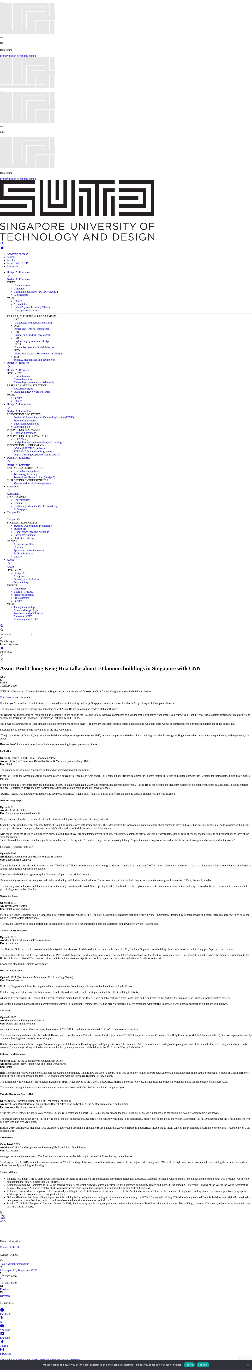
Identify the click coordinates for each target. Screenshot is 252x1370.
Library (18, 300)
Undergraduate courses (26, 310)
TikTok (4, 1345)
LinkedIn (5, 1337)
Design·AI (19, 573)
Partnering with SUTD (26, 619)
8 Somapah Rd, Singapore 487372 (18, 1270)
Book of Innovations (25, 432)
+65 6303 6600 (8, 1282)
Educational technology (26, 423)
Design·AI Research (18, 370)
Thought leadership (24, 607)
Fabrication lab (22, 426)
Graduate (19, 288)
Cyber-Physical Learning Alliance (32, 307)
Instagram (5, 1353)
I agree (189, 1364)
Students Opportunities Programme (33, 525)
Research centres (23, 379)
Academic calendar (17, 253)
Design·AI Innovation (19, 411)
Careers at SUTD (23, 616)
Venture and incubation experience (32, 483)
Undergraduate (22, 285)
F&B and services (23, 553)
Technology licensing (25, 474)
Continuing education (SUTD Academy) (36, 291)
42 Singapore (21, 294)
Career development (24, 534)
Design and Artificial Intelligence (31, 328)
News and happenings (26, 610)
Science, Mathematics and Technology (34, 359)
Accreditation (21, 304)
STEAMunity (21, 439)
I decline (203, 1364)
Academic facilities (24, 544)
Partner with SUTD (17, 263)
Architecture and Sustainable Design (33, 322)
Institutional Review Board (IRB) (32, 391)
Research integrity (23, 388)
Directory (5, 1295)
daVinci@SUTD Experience (29, 448)
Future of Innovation (25, 420)
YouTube (5, 1329)
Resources (12, 266)
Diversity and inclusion (26, 579)
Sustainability (21, 582)
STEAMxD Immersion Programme (33, 451)
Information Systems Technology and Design (38, 353)
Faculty (11, 260)
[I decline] (247, 1365)
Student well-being (24, 538)
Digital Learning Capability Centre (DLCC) (37, 454)
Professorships (21, 597)
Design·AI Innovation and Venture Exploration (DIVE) (44, 417)
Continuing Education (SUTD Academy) (36, 506)
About (10, 566)
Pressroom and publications (28, 613)
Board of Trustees (23, 591)
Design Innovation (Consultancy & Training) (38, 442)
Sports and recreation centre (29, 550)
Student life (20, 528)
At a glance (20, 576)
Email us (4, 1289)
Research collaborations (26, 471)
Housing (18, 547)
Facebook (5, 1314)
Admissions (13, 493)
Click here (5, 697)
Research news (22, 376)
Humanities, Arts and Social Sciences (34, 347)
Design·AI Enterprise (18, 464)
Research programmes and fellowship (34, 382)
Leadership (20, 588)
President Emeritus (24, 594)
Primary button (8, 55)
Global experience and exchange (31, 531)
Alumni (11, 256)
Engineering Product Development (32, 334)
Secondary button (26, 55)
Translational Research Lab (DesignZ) (34, 477)
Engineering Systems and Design (32, 341)
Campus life (13, 519)
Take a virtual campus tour (14, 1263)
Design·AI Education (18, 279)
